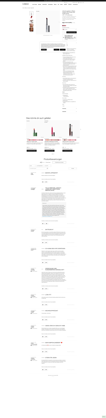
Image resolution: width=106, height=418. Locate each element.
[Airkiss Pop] (63, 140)
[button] (104, 417)
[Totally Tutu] (60, 140)
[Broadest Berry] (58, 140)
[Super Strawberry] (51, 140)
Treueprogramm (75, 4)
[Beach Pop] (39, 140)
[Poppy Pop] (33, 140)
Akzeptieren (62, 49)
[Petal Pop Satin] (30, 140)
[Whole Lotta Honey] (55, 140)
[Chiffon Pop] (68, 140)
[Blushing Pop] (40, 140)
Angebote (65, 4)
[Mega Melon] (52, 140)
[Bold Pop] (42, 140)
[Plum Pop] (32, 140)
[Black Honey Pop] (64, 140)
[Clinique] (26, 4)
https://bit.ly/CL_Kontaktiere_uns (47, 216)
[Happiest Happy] (47, 140)
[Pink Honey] (65, 25)
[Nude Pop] (28, 140)
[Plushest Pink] (50, 140)
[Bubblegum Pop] (67, 140)
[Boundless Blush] (54, 140)
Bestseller (39, 4)
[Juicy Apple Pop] (70, 140)
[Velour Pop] (75, 140)
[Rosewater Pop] (71, 140)
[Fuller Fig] (57, 140)
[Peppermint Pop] (29, 140)
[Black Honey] (62, 25)
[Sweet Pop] (37, 140)
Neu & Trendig (34, 4)
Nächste (53, 376)
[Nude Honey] (64, 25)
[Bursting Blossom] (45, 140)
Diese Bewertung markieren (70, 223)
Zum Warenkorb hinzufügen (71, 32)
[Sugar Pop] (36, 140)
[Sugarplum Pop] (74, 140)
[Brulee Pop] (65, 140)
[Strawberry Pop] (72, 140)
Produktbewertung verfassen (59, 162)
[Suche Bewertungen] (47, 168)
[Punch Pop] (35, 140)
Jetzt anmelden (74, 37)
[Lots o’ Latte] (48, 140)
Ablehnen (56, 49)
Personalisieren (44, 49)
